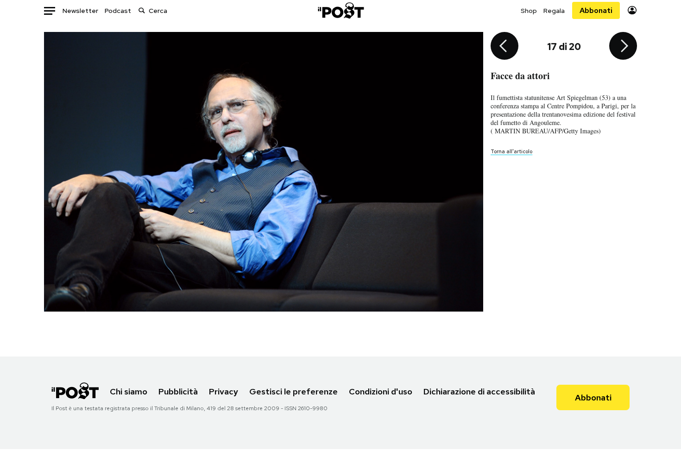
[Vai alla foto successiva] (623, 47)
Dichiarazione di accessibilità (479, 391)
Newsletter (80, 10)
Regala (554, 10)
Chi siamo (128, 391)
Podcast (118, 10)
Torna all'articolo (511, 151)
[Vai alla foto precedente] (504, 47)
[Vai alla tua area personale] (632, 10)
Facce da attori (520, 75)
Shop (529, 10)
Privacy (223, 391)
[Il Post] (340, 10)
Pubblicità (178, 391)
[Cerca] (142, 10)
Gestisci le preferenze (293, 391)
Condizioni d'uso (380, 391)
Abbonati (596, 10)
